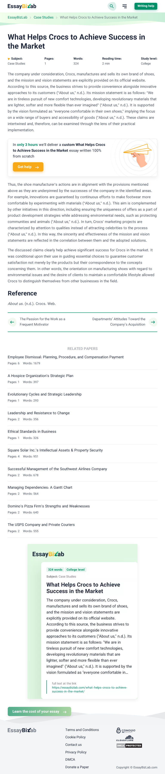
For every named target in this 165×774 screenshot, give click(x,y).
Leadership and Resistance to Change (39, 413)
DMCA (70, 760)
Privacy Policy (76, 752)
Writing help (146, 6)
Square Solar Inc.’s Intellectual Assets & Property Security (55, 450)
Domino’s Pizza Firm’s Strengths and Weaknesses (49, 506)
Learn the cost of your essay (35, 712)
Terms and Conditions (82, 730)
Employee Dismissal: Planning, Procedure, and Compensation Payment (66, 357)
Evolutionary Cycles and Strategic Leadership (45, 394)
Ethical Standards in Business (32, 432)
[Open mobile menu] (124, 6)
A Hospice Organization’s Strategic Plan (40, 376)
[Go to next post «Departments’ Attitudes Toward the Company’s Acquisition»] (122, 322)
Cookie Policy (75, 737)
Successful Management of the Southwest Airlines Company (57, 469)
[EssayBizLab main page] (22, 6)
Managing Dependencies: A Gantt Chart (40, 488)
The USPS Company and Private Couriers (41, 525)
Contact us (73, 745)
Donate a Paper (77, 767)
